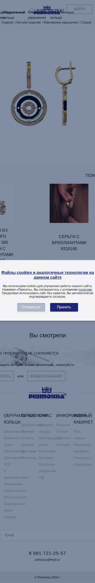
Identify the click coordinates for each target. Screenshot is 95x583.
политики (85, 289)
